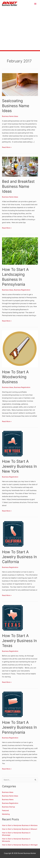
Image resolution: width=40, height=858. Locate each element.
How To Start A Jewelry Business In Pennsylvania (19, 727)
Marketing (6, 814)
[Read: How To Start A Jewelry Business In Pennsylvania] (12, 704)
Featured (5, 810)
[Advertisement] (20, 29)
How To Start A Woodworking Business (15, 377)
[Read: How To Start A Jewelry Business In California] (13, 533)
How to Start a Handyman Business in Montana (19, 825)
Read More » (6, 147)
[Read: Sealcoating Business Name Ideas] (20, 84)
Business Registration (22, 290)
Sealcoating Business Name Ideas (15, 105)
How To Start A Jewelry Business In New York (19, 466)
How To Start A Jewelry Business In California (19, 557)
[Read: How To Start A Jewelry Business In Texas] (12, 618)
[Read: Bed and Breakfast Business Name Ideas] (20, 167)
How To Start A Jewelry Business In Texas (19, 640)
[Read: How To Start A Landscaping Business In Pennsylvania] (20, 251)
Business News (7, 800)
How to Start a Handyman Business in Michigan (20, 845)
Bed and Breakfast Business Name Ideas (18, 186)
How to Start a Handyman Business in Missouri (19, 829)
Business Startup (8, 807)
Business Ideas (7, 290)
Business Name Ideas (10, 116)
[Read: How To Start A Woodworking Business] (20, 349)
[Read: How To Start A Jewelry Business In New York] (12, 444)
